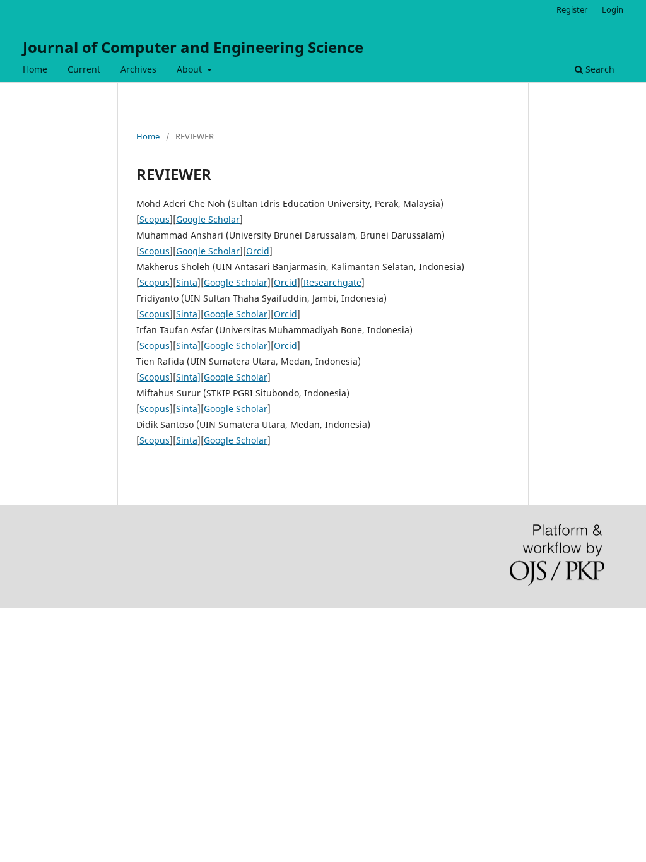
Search (598, 69)
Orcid (257, 251)
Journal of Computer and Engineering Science (193, 47)
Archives (138, 69)
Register (571, 9)
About (190, 69)
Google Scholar (208, 219)
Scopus (154, 219)
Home (35, 69)
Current (84, 69)
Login (612, 9)
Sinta (186, 282)
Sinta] (188, 377)
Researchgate (332, 282)
